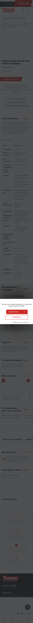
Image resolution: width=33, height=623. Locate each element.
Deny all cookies (21, 322)
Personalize (16, 317)
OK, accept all (13, 312)
